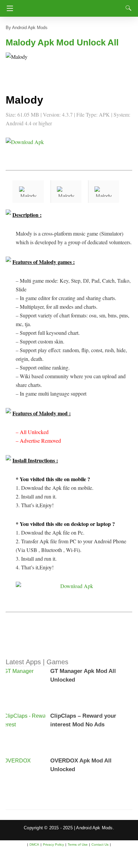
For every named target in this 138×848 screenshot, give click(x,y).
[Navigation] (8, 8)
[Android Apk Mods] (70, 6)
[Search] (127, 8)
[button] (19, 65)
